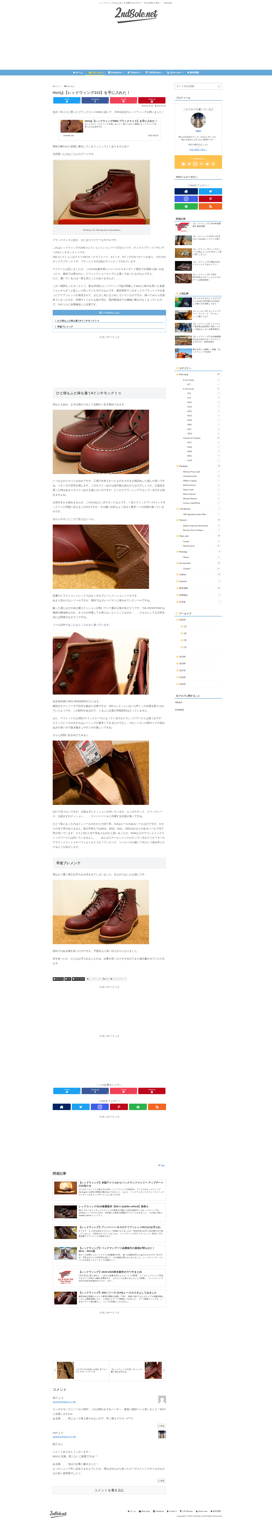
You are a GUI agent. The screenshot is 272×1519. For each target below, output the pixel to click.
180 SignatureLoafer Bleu (201, 514)
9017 (203, 442)
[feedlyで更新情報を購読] (207, 163)
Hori (198, 131)
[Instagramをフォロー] (100, 1107)
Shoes (201, 557)
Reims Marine (201, 494)
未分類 (199, 602)
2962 (203, 434)
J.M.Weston (199, 509)
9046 (203, 447)
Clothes (199, 574)
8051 (203, 456)
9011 (203, 411)
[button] (219, 86)
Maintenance (201, 546)
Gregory (201, 569)
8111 (203, 429)
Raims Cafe (201, 490)
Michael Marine (201, 499)
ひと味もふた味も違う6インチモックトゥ (78, 320)
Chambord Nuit (201, 476)
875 (203, 393)
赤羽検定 (199, 595)
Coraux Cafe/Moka (201, 503)
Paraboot (199, 466)
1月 (185, 647)
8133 (203, 407)
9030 (203, 420)
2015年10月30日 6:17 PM (64, 1402)
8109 (203, 451)
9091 (203, 425)
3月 (185, 633)
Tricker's (199, 520)
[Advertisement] (136, 48)
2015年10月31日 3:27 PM (64, 1437)
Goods (201, 541)
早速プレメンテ (65, 326)
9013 (203, 416)
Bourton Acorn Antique (201, 530)
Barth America (201, 485)
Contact (179, 709)
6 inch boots (79, 979)
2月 (185, 640)
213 (68, 979)
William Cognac (201, 481)
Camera (199, 581)
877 (203, 384)
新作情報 (199, 588)
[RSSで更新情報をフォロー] (157, 1107)
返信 (162, 1426)
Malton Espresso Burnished (201, 526)
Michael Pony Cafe (201, 472)
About (178, 702)
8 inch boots (201, 380)
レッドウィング (95, 979)
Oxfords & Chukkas (201, 438)
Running (199, 552)
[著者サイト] (62, 1107)
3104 (203, 460)
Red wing (59, 979)
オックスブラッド (119, 979)
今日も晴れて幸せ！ (198, 150)
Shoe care (199, 536)
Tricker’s (173, 1511)
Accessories (199, 563)
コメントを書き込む (109, 1490)
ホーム (132, 1511)
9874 (203, 402)
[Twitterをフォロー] (81, 1107)
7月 (185, 626)
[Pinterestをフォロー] (119, 1107)
